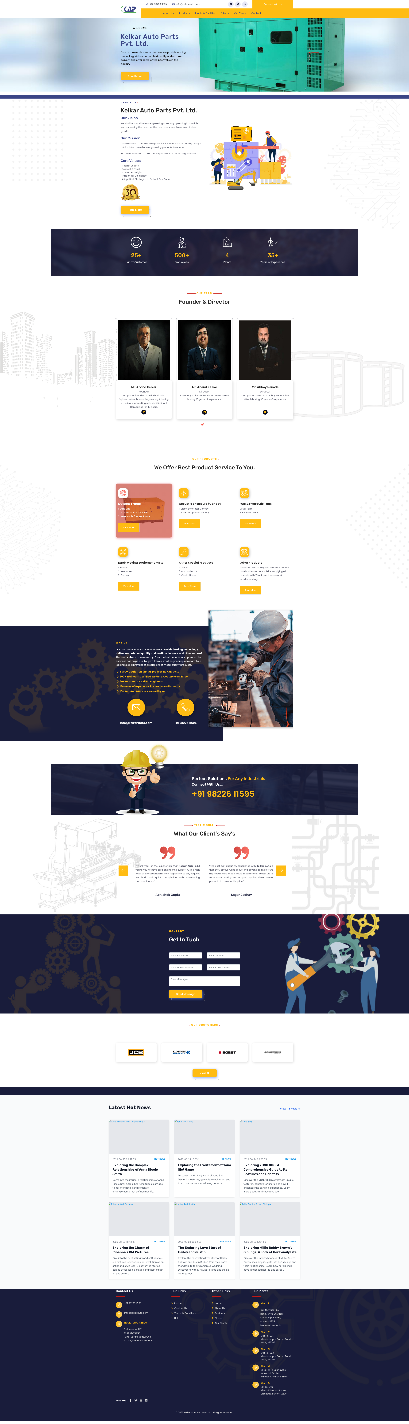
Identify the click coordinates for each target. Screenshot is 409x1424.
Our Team (240, 13)
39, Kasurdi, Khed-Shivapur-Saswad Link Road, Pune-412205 (274, 1390)
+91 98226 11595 (158, 4)
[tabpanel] (204, 56)
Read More (135, 80)
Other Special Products (196, 563)
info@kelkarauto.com (188, 4)
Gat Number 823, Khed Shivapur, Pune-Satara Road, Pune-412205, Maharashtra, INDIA (138, 1335)
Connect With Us (272, 4)
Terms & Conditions (185, 1313)
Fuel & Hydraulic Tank (256, 504)
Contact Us (180, 1308)
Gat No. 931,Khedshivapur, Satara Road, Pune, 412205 (276, 1339)
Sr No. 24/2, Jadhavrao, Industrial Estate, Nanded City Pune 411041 (274, 1373)
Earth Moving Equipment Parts (140, 563)
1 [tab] (205, 426)
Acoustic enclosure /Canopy (200, 504)
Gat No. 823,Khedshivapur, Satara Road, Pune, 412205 (276, 1356)
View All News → (290, 1108)
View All (204, 1073)
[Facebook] (231, 4)
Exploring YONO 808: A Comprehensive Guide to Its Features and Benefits (265, 1169)
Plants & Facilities (205, 13)
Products (184, 13)
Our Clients (220, 1323)
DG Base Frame (129, 504)
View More (129, 527)
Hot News (160, 1159)
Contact (256, 13)
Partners (179, 1303)
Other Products (251, 563)
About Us (168, 13)
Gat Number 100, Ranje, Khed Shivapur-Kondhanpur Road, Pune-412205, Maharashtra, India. (272, 1317)
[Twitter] (238, 4)
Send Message (185, 994)
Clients (225, 13)
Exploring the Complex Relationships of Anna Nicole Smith (135, 1169)
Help (176, 1318)
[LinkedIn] (245, 4)
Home (218, 1303)
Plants (218, 1318)
